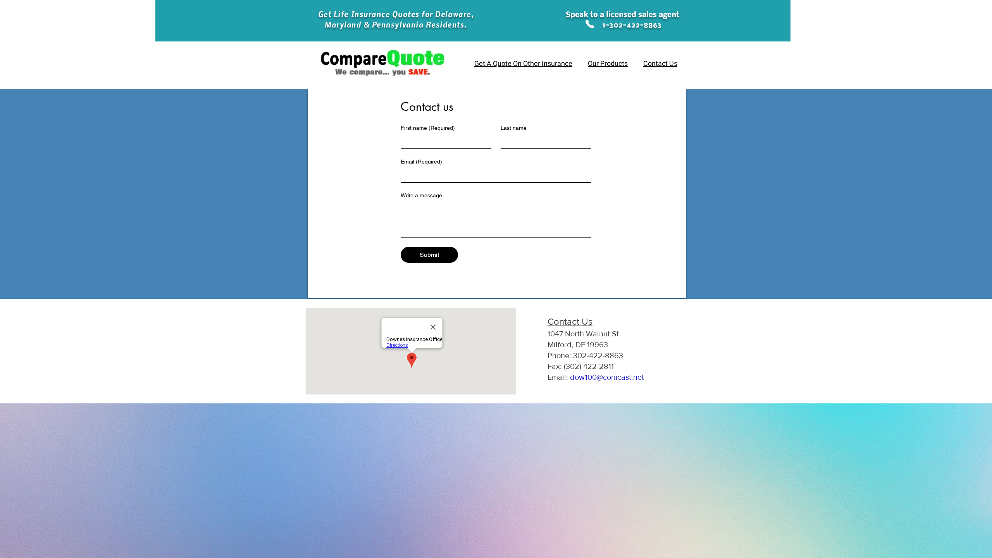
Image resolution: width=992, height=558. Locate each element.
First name (428, 128)
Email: (596, 377)
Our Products (608, 64)
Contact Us (660, 64)
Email (421, 161)
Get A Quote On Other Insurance (523, 64)
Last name (514, 128)
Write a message (421, 195)
